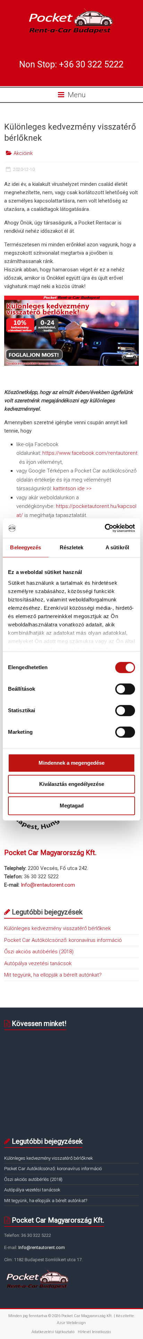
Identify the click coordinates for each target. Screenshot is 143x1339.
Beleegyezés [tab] (25, 547)
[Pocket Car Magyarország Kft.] (71, 10)
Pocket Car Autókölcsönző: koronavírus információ (63, 940)
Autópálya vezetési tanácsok (38, 963)
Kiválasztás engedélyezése (71, 784)
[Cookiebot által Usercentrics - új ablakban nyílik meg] (104, 528)
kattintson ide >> (72, 488)
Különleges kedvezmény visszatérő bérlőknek (57, 928)
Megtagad (72, 805)
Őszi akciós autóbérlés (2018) (39, 951)
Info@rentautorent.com (48, 885)
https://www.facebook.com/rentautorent (89, 453)
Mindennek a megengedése (71, 763)
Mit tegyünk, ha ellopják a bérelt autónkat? (53, 975)
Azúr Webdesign (71, 1323)
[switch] (125, 689)
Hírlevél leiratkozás (94, 1332)
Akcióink (23, 153)
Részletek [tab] (72, 547)
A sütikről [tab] (117, 547)
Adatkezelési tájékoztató (53, 1332)
